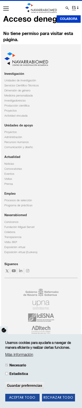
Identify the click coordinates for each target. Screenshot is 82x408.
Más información (19, 355)
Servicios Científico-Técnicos (21, 85)
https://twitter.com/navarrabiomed (7, 271)
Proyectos (10, 110)
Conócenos (11, 222)
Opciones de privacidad (4, 330)
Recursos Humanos (16, 142)
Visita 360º (10, 242)
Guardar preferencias (24, 385)
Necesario (17, 365)
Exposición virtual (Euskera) (20, 252)
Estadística (18, 374)
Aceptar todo (22, 397)
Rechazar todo (58, 397)
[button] (6, 9)
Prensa (8, 184)
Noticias (9, 164)
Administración (13, 137)
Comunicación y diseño (18, 147)
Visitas (8, 179)
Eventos (9, 174)
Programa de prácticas (18, 205)
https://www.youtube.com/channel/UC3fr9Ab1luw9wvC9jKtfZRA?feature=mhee (14, 271)
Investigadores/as (15, 100)
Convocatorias (13, 169)
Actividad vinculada (16, 115)
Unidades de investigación (20, 80)
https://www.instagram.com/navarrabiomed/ (28, 271)
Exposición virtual (14, 247)
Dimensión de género (17, 90)
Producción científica (17, 105)
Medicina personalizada (18, 95)
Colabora (68, 19)
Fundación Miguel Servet (19, 227)
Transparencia (12, 237)
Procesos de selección (18, 200)
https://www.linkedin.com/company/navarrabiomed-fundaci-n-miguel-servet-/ (21, 271)
